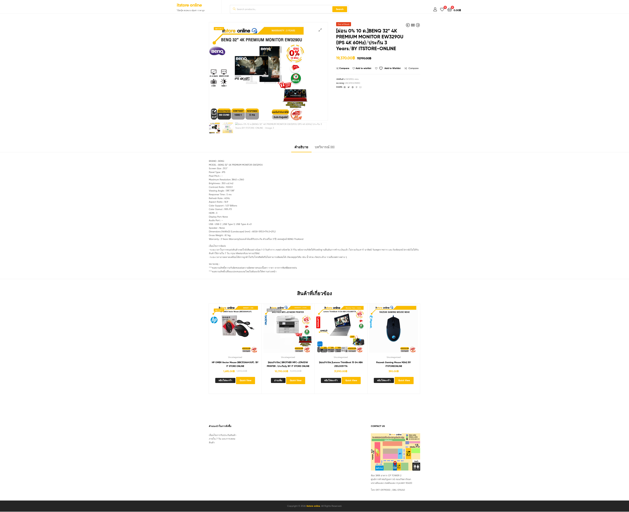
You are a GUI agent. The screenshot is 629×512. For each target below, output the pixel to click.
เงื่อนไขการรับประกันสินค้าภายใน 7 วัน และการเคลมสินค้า (222, 439)
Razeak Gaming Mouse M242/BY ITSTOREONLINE (393, 364)
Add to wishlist (363, 68)
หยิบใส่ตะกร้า (225, 380)
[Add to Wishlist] (215, 331)
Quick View (247, 331)
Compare (344, 68)
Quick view (255, 331)
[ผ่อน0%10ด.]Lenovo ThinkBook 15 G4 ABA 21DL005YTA (341, 364)
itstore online (189, 5)
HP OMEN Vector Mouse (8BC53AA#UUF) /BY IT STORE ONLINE (235, 364)
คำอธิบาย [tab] (301, 147)
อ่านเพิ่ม (278, 380)
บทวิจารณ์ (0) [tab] (324, 147)
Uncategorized (352, 83)
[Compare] (231, 331)
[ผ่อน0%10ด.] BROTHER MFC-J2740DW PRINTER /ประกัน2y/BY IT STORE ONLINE (288, 364)
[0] (442, 9)
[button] (320, 30)
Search (339, 9)
